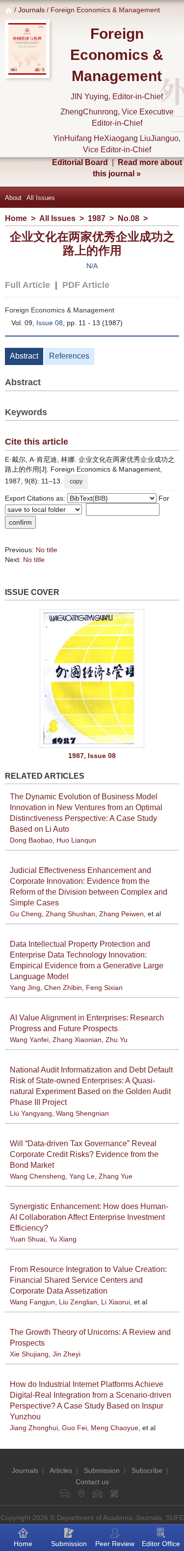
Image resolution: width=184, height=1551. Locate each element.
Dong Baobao (31, 840)
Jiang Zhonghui (34, 1428)
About (13, 197)
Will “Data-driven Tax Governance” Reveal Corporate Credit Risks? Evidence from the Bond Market (84, 1154)
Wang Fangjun (32, 1302)
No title (46, 550)
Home (16, 218)
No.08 (128, 218)
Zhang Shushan (70, 914)
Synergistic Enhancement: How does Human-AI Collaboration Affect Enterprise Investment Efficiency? (89, 1217)
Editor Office (161, 1544)
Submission (102, 1470)
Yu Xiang (63, 1239)
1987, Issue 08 (92, 756)
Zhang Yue (115, 1176)
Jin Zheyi (66, 1354)
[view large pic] (92, 678)
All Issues (40, 197)
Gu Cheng (26, 914)
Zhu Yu (116, 1039)
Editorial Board (80, 162)
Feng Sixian (104, 987)
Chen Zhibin (63, 987)
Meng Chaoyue (114, 1428)
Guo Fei (74, 1428)
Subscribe (146, 1470)
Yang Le (82, 1176)
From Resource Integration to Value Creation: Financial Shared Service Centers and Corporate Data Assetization (88, 1280)
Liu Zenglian (78, 1302)
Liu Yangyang (31, 1113)
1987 (96, 218)
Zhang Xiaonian (77, 1039)
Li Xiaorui (115, 1302)
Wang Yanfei (29, 1039)
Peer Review (114, 1544)
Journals (31, 10)
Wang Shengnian (82, 1113)
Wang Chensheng (37, 1176)
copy (76, 481)
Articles (61, 1470)
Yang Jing (25, 987)
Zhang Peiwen (121, 914)
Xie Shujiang (29, 1354)
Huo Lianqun (76, 840)
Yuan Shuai (27, 1239)
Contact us (92, 1482)
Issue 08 (49, 323)
